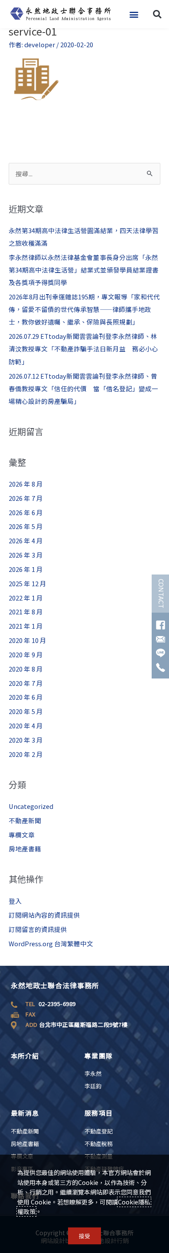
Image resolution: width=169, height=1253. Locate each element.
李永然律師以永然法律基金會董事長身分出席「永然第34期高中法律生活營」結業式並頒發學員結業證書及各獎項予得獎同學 (84, 270)
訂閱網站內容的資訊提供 (44, 914)
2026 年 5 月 (26, 526)
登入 (15, 901)
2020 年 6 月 (26, 696)
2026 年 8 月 (26, 483)
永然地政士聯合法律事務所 (55, 985)
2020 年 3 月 (26, 739)
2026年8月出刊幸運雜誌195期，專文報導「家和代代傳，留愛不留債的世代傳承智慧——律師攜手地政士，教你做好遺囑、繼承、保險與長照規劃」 (84, 309)
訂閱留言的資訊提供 (38, 929)
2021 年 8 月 (26, 611)
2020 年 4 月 (26, 725)
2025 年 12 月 (27, 583)
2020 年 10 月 (27, 640)
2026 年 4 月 (26, 540)
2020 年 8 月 (26, 668)
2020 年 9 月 (26, 654)
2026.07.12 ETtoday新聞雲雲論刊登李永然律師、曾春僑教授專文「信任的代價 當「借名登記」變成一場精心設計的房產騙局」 (83, 388)
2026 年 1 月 (26, 569)
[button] (134, 14)
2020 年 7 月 (26, 683)
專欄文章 (22, 834)
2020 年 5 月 (26, 711)
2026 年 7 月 (26, 498)
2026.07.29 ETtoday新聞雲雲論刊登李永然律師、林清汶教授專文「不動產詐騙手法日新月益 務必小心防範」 (83, 348)
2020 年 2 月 (26, 754)
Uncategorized (31, 806)
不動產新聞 (25, 820)
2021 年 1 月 (26, 625)
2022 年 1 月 (26, 597)
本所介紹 (25, 1055)
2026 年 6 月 (26, 512)
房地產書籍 (25, 848)
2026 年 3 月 (26, 554)
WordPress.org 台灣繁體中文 (51, 943)
